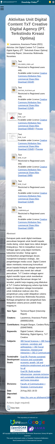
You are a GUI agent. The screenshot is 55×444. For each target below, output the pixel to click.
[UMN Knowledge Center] (27, 2)
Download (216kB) (26, 149)
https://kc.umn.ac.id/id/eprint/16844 (36, 397)
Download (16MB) (26, 228)
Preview (39, 129)
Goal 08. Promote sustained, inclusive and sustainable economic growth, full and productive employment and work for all (35, 363)
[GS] (36, 422)
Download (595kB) (26, 129)
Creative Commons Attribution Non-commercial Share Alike (32, 76)
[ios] (19, 422)
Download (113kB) (26, 108)
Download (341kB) (26, 82)
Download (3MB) (25, 175)
